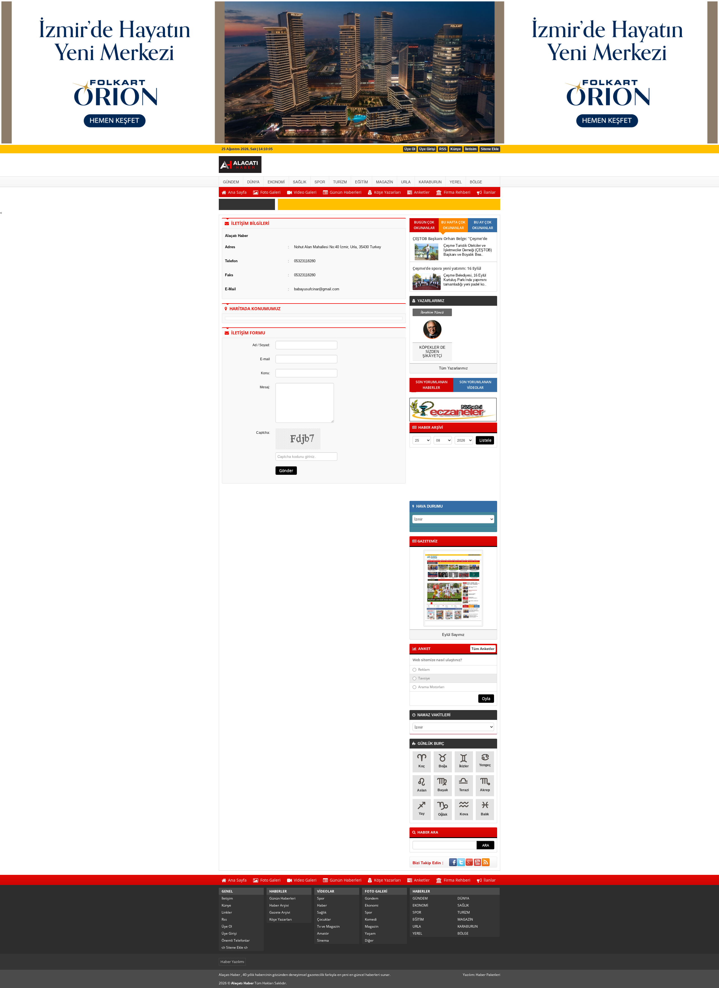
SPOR (417, 912)
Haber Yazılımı (232, 961)
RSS (442, 149)
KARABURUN (468, 926)
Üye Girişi (427, 149)
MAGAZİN (465, 919)
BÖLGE (463, 933)
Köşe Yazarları (280, 919)
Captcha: (263, 433)
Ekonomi (371, 905)
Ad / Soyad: (261, 345)
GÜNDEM (420, 898)
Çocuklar (324, 919)
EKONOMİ (420, 905)
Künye (455, 149)
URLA (417, 926)
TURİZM (464, 912)
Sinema (323, 940)
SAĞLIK (463, 905)
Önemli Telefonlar (236, 940)
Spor (320, 898)
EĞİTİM (418, 919)
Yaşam (370, 933)
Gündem (371, 898)
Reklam (424, 669)
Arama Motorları (431, 686)
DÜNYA (463, 898)
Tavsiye (424, 678)
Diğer (369, 940)
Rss (224, 919)
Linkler (227, 912)
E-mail (265, 359)
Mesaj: (265, 387)
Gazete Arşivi (279, 912)
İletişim (227, 898)
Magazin (371, 926)
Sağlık (321, 912)
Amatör (323, 933)
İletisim (471, 149)
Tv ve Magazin (328, 926)
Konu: (265, 373)
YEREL (417, 933)
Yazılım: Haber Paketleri (481, 975)
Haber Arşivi (279, 905)
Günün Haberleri (282, 898)
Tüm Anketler (483, 648)
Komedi (371, 919)
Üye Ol (409, 149)
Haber (322, 905)
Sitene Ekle (490, 149)
